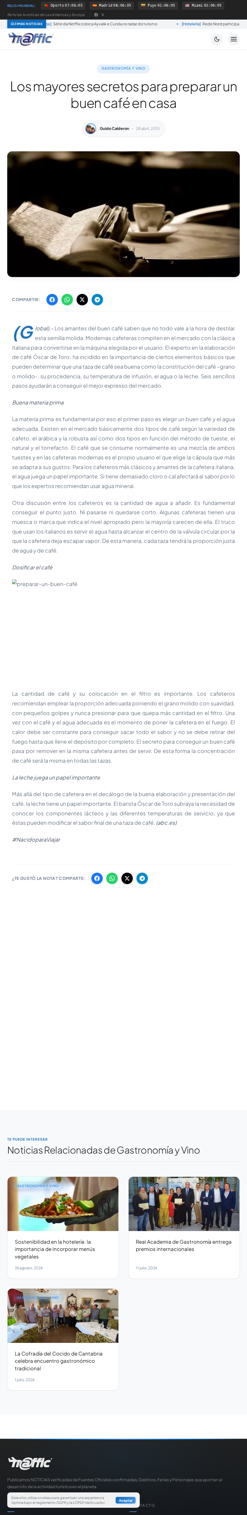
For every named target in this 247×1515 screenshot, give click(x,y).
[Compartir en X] (82, 299)
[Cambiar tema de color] (217, 39)
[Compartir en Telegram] (97, 299)
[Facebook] (96, 15)
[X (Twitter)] (102, 14)
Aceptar (126, 1500)
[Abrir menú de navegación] (234, 39)
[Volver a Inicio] (31, 39)
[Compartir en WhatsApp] (67, 299)
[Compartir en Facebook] (52, 299)
